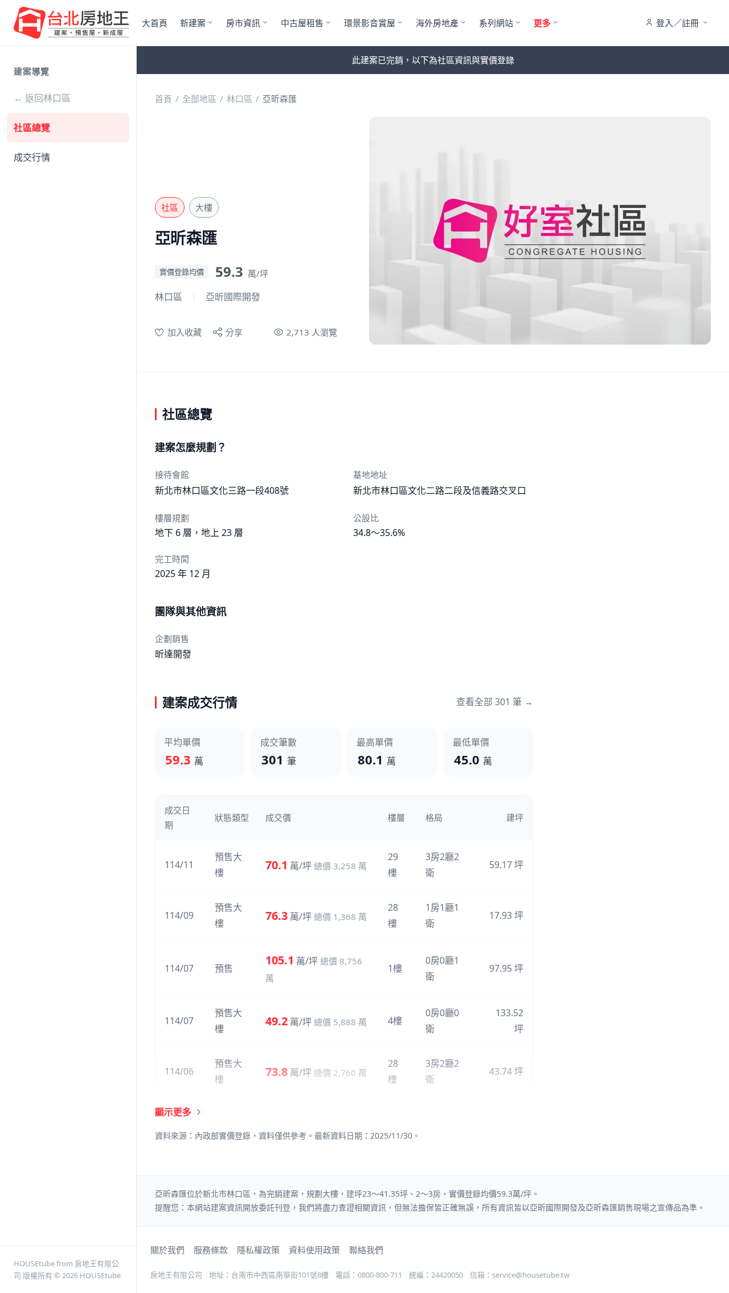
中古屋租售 (302, 22)
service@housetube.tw (531, 1275)
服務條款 (211, 1249)
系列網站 (496, 22)
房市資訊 (243, 22)
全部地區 (199, 98)
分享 (234, 332)
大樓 (203, 207)
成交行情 (32, 157)
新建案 (193, 22)
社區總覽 (32, 127)
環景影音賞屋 (369, 22)
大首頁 (154, 22)
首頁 (163, 98)
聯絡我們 (366, 1249)
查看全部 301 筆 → (494, 701)
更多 (542, 22)
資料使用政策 (314, 1249)
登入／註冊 (677, 22)
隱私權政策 (258, 1249)
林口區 (239, 98)
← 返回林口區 (42, 98)
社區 (169, 207)
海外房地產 (437, 22)
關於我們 (167, 1249)
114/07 (179, 968)
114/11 (179, 864)
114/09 (179, 915)
